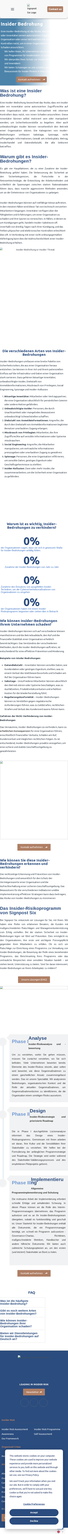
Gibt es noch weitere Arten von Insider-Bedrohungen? (18, 1312)
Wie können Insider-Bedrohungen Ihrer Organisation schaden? (16, 1323)
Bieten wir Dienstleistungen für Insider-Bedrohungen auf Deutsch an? (19, 1336)
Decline (34, 1521)
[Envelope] (43, 1403)
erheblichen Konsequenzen (15, 731)
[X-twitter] (34, 1403)
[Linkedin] (24, 1403)
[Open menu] (12, 9)
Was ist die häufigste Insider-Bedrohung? (14, 1302)
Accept (34, 1512)
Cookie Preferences (34, 1504)
